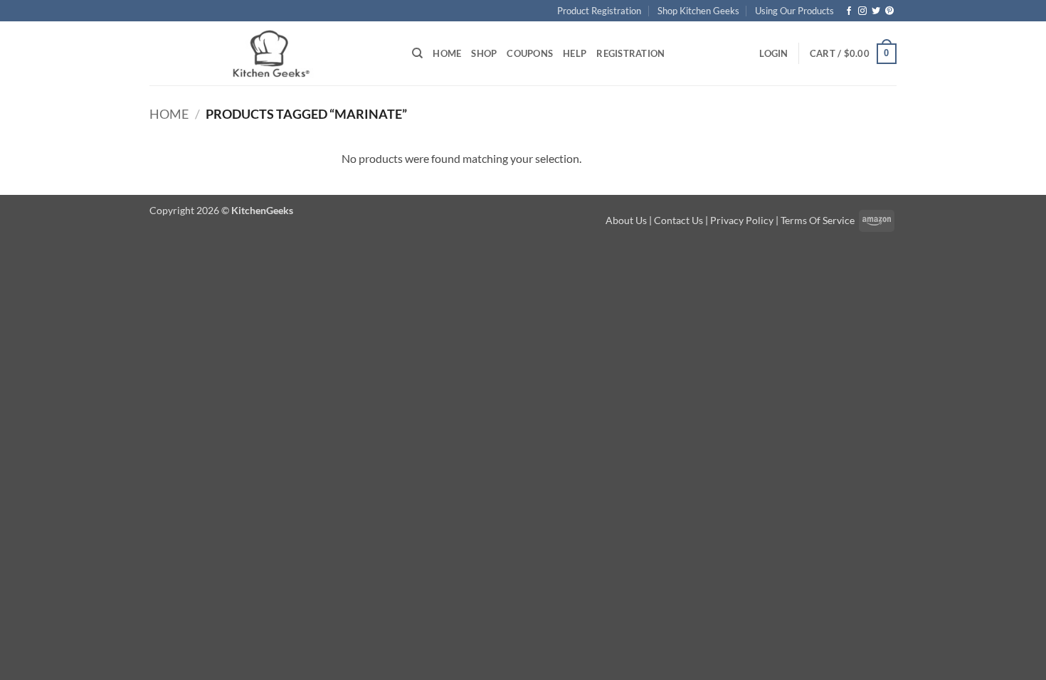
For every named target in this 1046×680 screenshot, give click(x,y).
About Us (626, 220)
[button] (773, 53)
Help (574, 53)
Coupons (530, 53)
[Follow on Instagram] (862, 11)
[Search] (417, 53)
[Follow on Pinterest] (889, 11)
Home (447, 53)
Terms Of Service (818, 220)
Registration (630, 53)
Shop (484, 53)
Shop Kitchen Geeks (698, 10)
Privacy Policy (741, 220)
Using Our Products (794, 10)
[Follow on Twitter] (876, 11)
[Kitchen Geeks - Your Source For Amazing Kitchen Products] (270, 54)
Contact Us (678, 220)
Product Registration (599, 10)
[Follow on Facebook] (849, 11)
